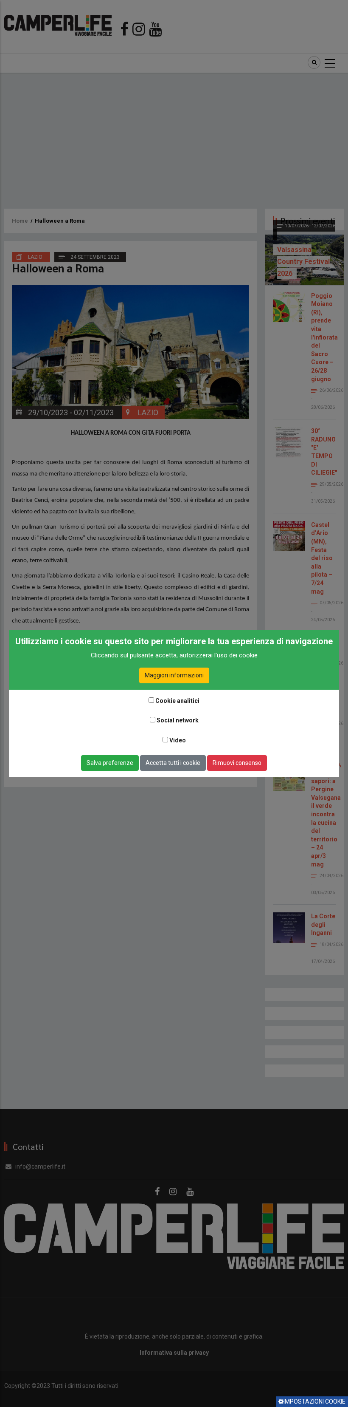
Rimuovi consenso (237, 762)
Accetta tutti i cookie (173, 762)
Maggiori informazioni (174, 675)
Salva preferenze (110, 762)
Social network (178, 720)
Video (177, 740)
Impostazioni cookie (314, 1401)
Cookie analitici (177, 700)
